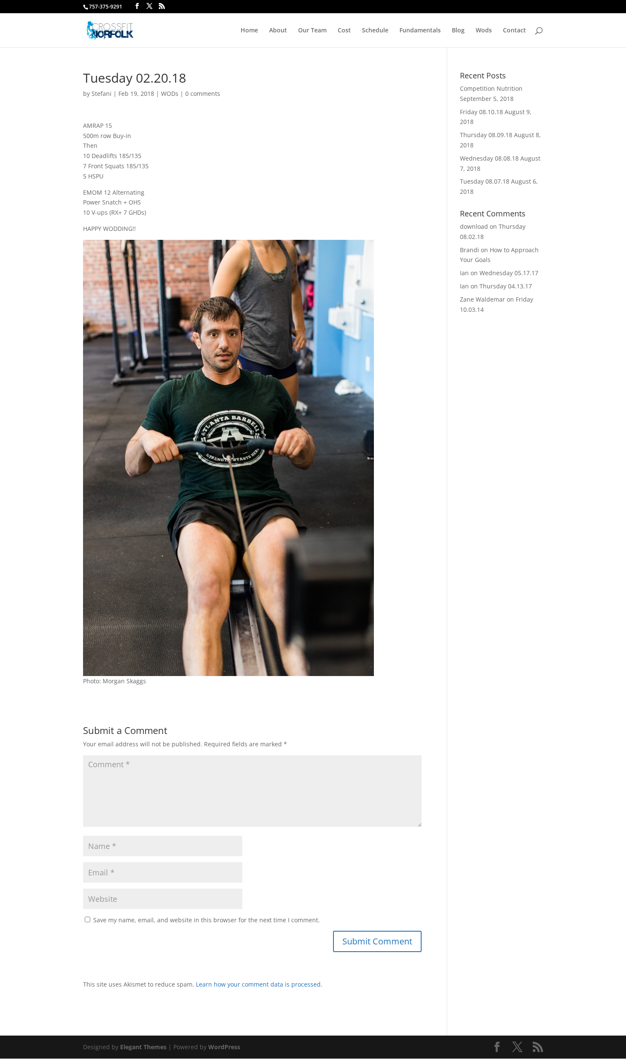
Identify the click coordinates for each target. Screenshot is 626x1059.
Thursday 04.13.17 (506, 286)
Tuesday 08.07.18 (484, 181)
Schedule (375, 30)
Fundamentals (420, 30)
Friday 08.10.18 (481, 112)
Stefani (102, 93)
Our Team (312, 30)
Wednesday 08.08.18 (489, 158)
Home (249, 30)
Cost (344, 30)
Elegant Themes (143, 1047)
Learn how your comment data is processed (258, 984)
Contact (514, 30)
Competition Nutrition (491, 88)
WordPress (224, 1047)
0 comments (202, 93)
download (474, 226)
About (278, 30)
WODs (169, 93)
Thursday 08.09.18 (486, 135)
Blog (458, 30)
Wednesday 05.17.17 (509, 273)
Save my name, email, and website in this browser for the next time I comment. (206, 920)
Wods (484, 30)
